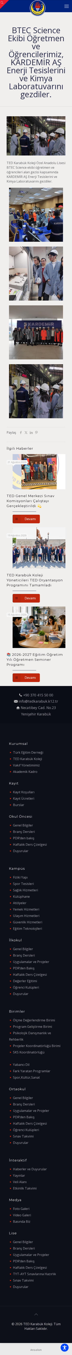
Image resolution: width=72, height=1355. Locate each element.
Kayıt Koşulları (23, 792)
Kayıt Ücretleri (23, 798)
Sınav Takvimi (23, 1136)
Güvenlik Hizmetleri (27, 922)
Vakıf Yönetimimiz (26, 765)
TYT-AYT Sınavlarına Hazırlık (34, 1274)
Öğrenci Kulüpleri (26, 987)
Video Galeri (22, 1215)
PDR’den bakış (23, 838)
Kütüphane (21, 896)
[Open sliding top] (4, 4)
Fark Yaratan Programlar (31, 1071)
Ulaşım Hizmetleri (26, 916)
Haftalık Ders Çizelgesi (30, 844)
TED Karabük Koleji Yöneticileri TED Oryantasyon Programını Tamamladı (35, 580)
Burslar (18, 805)
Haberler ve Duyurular (30, 1169)
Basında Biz (21, 1221)
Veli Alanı (20, 1182)
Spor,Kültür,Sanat (26, 1077)
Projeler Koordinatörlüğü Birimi (36, 1046)
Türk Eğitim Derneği (28, 752)
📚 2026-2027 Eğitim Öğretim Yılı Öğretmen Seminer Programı (35, 660)
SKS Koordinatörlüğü (28, 1052)
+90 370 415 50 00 (38, 695)
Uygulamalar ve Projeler (31, 962)
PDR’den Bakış (24, 968)
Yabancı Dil (21, 1064)
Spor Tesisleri (23, 884)
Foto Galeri (21, 1209)
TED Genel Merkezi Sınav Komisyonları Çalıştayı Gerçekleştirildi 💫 (30, 501)
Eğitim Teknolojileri (27, 928)
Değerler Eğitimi (25, 981)
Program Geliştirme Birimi (32, 1026)
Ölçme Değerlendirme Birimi (34, 1020)
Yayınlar (19, 1175)
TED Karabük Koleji (27, 759)
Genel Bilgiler (23, 825)
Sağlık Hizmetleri (25, 890)
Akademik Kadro (25, 771)
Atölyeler (19, 903)
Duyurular (20, 851)
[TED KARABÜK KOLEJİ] (37, 6)
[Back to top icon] (36, 1314)
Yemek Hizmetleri (26, 909)
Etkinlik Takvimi (25, 1188)
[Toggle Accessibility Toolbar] (64, 1347)
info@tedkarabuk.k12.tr (38, 701)
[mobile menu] (66, 6)
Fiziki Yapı (20, 877)
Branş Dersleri (24, 831)
